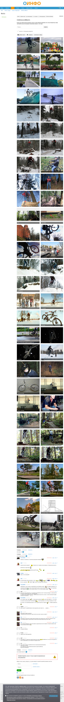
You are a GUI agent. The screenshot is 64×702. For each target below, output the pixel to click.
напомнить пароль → (36, 666)
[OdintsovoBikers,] (28, 45)
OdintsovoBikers (24, 10)
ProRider (22, 573)
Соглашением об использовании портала (35, 698)
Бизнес (36, 7)
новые (18, 16)
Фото (13, 7)
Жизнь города (7, 10)
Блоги (23, 7)
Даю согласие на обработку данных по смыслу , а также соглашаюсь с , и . (26, 698)
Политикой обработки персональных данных (16, 698)
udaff (21, 578)
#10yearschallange (49, 16)
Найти (45, 27)
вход (60, 7)
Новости (7, 7)
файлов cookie (23, 686)
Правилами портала (11, 700)
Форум (17, 7)
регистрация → (35, 663)
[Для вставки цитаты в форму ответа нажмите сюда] (56, 557)
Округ (2, 7)
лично (53, 557)
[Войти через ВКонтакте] (18, 677)
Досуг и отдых (29, 7)
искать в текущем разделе (26, 31)
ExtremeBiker (23, 557)
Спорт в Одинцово (16, 10)
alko (21, 617)
